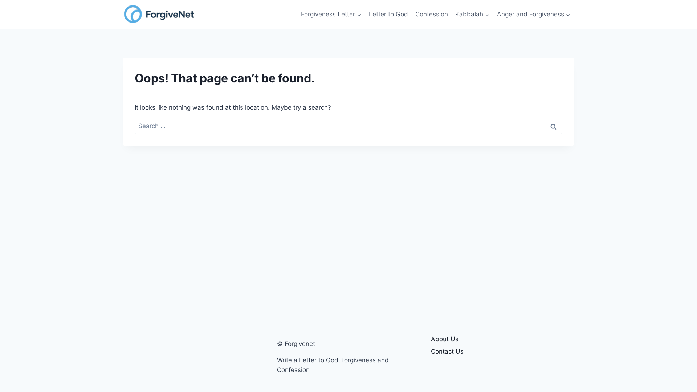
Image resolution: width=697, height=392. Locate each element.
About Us (444, 339)
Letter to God (388, 14)
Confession (431, 14)
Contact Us (447, 351)
